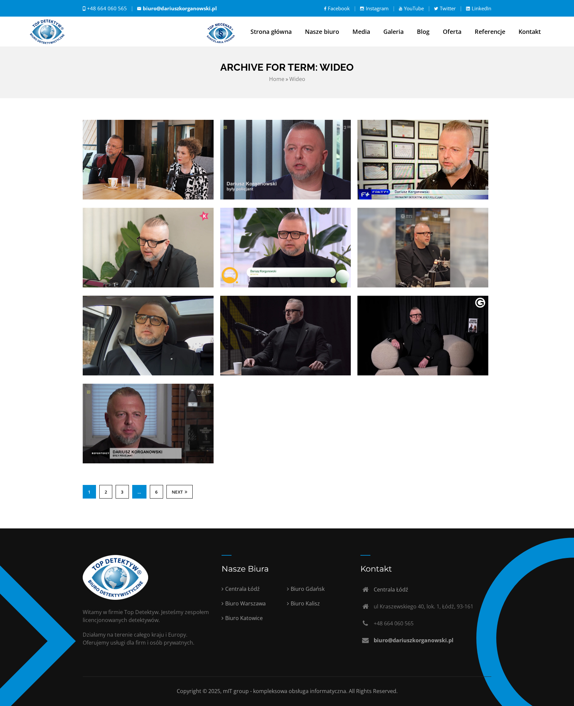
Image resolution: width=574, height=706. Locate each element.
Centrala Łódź (242, 588)
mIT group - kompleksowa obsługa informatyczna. (286, 691)
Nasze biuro (322, 32)
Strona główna (271, 32)
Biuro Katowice (244, 618)
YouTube (414, 8)
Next (177, 492)
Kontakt (530, 32)
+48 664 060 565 (107, 8)
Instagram (377, 8)
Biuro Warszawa (245, 603)
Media (361, 32)
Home (276, 79)
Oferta (452, 32)
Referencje (490, 32)
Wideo (297, 79)
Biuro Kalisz (305, 603)
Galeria (393, 32)
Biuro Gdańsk (308, 588)
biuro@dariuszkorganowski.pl (180, 8)
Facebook (339, 8)
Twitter (448, 8)
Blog (423, 32)
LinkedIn (481, 8)
